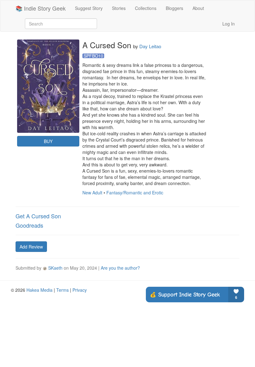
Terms (62, 290)
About (198, 8)
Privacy (79, 290)
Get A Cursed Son (38, 216)
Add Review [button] (31, 247)
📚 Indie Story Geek (41, 8)
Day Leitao (150, 46)
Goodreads (29, 225)
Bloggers (174, 8)
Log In (228, 24)
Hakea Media (39, 290)
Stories (119, 8)
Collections (145, 8)
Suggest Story (89, 8)
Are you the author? (120, 268)
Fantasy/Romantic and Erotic (134, 192)
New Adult (92, 192)
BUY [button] (48, 141)
